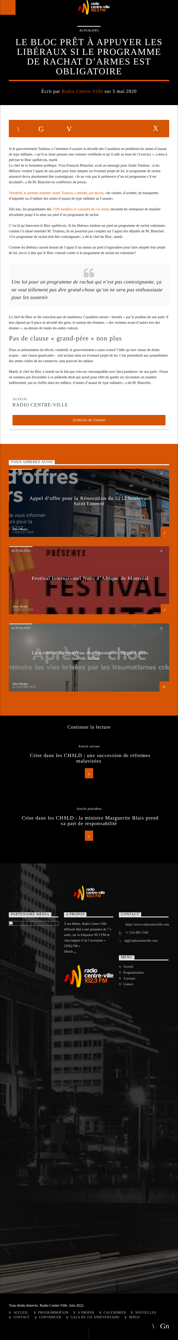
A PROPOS (86, 1312)
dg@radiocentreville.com (141, 940)
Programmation (133, 972)
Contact (128, 984)
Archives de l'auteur (89, 420)
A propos (129, 978)
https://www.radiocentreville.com (147, 924)
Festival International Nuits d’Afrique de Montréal (90, 578)
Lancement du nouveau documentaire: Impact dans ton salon (90, 655)
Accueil (128, 966)
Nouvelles (145, 1312)
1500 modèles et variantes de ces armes (81, 209)
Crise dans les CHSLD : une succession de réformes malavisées (90, 758)
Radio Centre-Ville (82, 91)
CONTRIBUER (50, 1317)
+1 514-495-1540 (136, 932)
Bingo (134, 1317)
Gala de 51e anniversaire (95, 1317)
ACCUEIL (21, 1312)
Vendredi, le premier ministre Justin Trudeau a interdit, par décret (56, 193)
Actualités (89, 30)
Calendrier (115, 1312)
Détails (69, 951)
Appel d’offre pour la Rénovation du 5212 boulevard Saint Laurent (90, 501)
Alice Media (20, 529)
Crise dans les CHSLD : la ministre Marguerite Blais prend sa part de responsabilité (90, 820)
